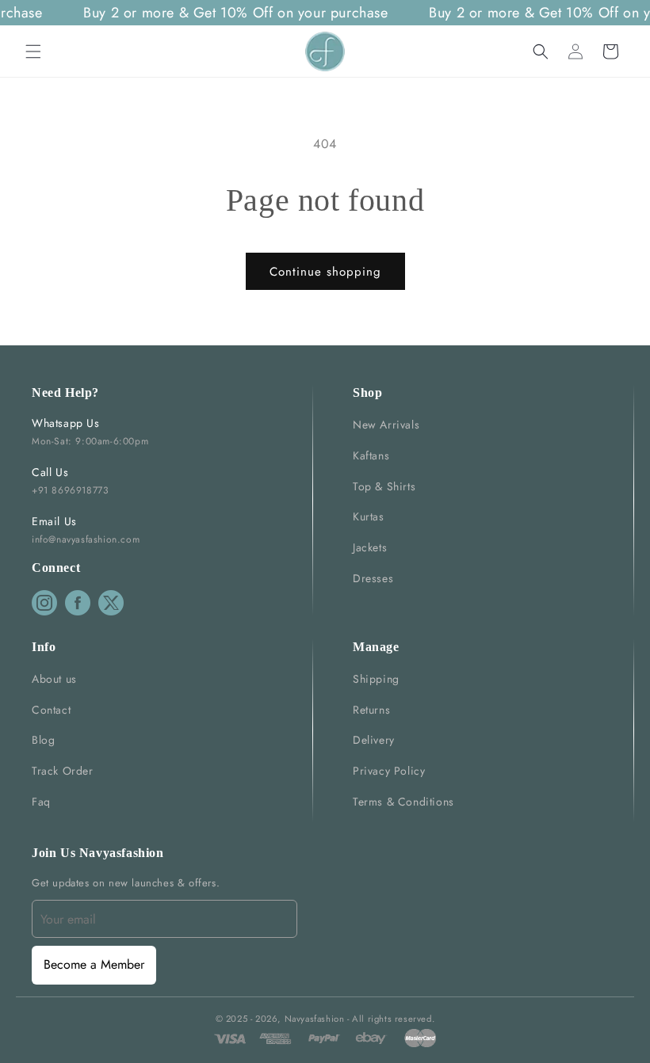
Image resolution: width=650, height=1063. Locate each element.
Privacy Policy (389, 771)
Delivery (374, 740)
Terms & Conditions (403, 802)
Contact (51, 710)
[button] (33, 51)
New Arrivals (386, 424)
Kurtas (368, 516)
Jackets (370, 547)
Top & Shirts (384, 486)
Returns (371, 710)
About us (54, 679)
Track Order (63, 771)
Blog (43, 740)
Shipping (376, 679)
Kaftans (371, 455)
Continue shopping (325, 271)
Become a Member (94, 964)
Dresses (373, 578)
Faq (41, 802)
